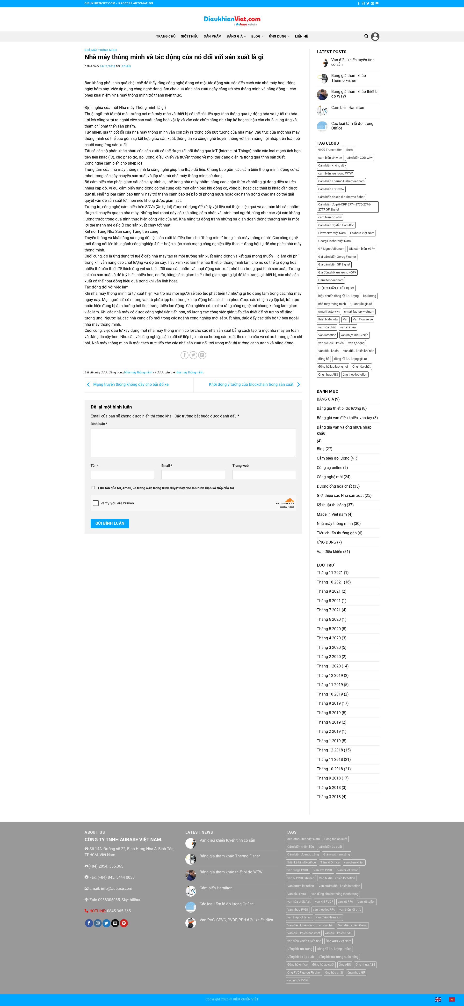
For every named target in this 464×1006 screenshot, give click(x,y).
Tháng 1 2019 (329, 741)
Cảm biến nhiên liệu (300, 846)
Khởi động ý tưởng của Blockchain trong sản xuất (251, 384)
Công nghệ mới (330, 477)
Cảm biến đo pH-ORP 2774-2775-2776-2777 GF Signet (344, 207)
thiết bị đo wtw (328, 319)
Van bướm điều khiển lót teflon (339, 886)
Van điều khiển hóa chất (303, 933)
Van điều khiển (328, 351)
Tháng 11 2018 (330, 759)
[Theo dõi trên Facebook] (358, 3)
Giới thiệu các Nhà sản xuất (340, 495)
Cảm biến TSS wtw (331, 189)
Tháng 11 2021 (330, 572)
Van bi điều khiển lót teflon (337, 878)
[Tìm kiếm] (366, 36)
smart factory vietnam (359, 311)
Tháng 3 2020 (329, 647)
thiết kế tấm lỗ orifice (301, 862)
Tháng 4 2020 (329, 638)
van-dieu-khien (354, 862)
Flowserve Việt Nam (332, 233)
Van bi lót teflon (347, 870)
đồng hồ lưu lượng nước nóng (338, 957)
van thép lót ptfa (350, 909)
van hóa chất (327, 327)
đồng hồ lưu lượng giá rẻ (350, 359)
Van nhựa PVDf (297, 909)
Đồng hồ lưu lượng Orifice (334, 949)
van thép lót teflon (299, 917)
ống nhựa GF (356, 972)
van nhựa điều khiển (354, 335)
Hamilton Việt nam (330, 280)
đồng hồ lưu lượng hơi (333, 366)
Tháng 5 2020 (329, 629)
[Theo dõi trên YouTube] (377, 3)
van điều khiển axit (328, 917)
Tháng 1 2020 (329, 666)
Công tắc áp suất (335, 839)
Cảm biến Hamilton (347, 107)
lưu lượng (369, 296)
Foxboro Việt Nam (362, 233)
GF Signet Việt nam (331, 248)
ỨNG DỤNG (278, 36)
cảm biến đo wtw (330, 217)
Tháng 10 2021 (330, 582)
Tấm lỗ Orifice (330, 862)
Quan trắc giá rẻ (361, 304)
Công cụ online (329, 467)
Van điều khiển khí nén (358, 351)
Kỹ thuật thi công (331, 505)
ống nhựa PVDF (298, 980)
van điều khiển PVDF (339, 933)
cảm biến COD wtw (360, 157)
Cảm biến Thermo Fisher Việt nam (341, 181)
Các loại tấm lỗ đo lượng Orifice (352, 125)
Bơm (349, 149)
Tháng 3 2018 (329, 796)
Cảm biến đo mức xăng (303, 854)
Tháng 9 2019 (329, 703)
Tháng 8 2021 (329, 600)
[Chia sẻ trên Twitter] (193, 355)
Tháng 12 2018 (330, 750)
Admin (126, 66)
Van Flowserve (363, 319)
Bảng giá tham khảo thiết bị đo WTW (354, 93)
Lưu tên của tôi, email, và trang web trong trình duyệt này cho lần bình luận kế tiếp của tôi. (166, 488)
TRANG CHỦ (166, 36)
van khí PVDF (324, 901)
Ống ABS (345, 964)
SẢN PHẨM (212, 36)
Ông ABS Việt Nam (338, 941)
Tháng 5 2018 (329, 787)
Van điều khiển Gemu (352, 925)
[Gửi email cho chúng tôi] (372, 3)
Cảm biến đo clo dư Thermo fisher (341, 197)
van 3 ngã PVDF (298, 870)
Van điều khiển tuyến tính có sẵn (353, 62)
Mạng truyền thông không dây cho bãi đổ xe (130, 384)
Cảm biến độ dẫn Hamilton (336, 225)
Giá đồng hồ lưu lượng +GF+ (337, 272)
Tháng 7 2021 (329, 610)
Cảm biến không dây (332, 165)
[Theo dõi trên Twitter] (367, 3)
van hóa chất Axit (299, 901)
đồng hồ (323, 359)
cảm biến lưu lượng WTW (335, 173)
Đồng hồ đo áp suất (300, 957)
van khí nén (348, 327)
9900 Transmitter (330, 149)
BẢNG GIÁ (235, 36)
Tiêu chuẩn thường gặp (337, 533)
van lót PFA (345, 901)
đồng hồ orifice (297, 964)
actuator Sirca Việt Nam (303, 839)
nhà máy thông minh (189, 372)
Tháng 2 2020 (329, 656)
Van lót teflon (327, 335)
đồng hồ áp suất (323, 964)
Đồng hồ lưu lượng (299, 949)
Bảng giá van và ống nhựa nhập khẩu (344, 430)
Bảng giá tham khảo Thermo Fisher (348, 78)
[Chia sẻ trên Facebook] (184, 355)
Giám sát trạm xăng (336, 854)
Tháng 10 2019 (330, 694)
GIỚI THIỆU (190, 36)
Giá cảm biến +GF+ (362, 248)
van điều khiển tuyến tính (304, 941)
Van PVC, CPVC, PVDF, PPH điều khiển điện (236, 920)
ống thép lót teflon (355, 374)
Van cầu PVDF (297, 894)
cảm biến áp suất (330, 846)
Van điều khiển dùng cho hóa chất (310, 925)
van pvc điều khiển (331, 343)
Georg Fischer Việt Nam (334, 241)
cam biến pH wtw (330, 157)
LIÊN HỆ (301, 36)
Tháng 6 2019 (329, 722)
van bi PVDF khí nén (300, 878)
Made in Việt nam (332, 514)
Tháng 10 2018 (330, 769)
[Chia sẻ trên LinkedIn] (202, 355)
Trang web (240, 466)
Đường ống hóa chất (334, 486)
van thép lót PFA (324, 909)
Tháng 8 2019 (329, 713)
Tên (95, 466)
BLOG (256, 36)
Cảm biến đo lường (333, 458)
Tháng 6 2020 (329, 619)
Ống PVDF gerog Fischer (304, 972)
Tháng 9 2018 (329, 778)
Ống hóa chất (361, 366)
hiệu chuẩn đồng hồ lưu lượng (338, 296)
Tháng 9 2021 (329, 591)
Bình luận (99, 424)
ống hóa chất (334, 972)
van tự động (356, 343)
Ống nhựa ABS (328, 374)
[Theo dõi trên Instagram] (363, 3)
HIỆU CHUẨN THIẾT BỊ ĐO (336, 288)
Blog (321, 448)
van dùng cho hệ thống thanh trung (335, 894)
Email (166, 466)
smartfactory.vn (329, 311)
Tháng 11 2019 (330, 684)
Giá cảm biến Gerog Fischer (337, 256)
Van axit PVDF (323, 870)
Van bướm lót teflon (300, 886)
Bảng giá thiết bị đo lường (339, 408)
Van (345, 319)
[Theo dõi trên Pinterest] (124, 923)
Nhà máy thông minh (101, 50)
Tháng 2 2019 (329, 731)
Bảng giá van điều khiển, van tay (344, 418)
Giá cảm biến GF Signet (334, 264)
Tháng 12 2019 (330, 675)
